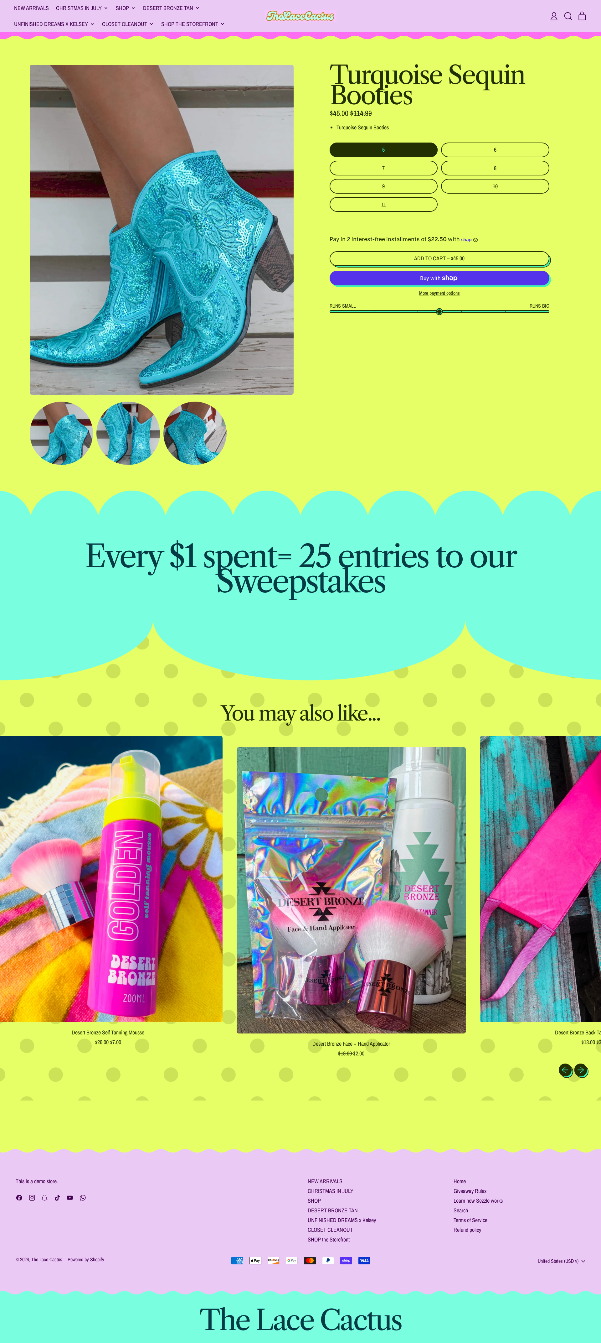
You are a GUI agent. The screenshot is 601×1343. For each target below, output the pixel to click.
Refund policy (467, 1230)
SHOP (314, 1201)
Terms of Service (470, 1220)
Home (460, 1181)
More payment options (439, 293)
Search (461, 1210)
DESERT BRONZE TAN (333, 1210)
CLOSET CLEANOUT (330, 1230)
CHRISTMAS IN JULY (330, 1191)
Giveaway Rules (470, 1191)
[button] (568, 16)
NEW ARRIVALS (31, 8)
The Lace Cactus (46, 1259)
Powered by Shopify (86, 1259)
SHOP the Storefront (329, 1239)
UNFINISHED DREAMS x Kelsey (342, 1220)
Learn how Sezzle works (478, 1201)
